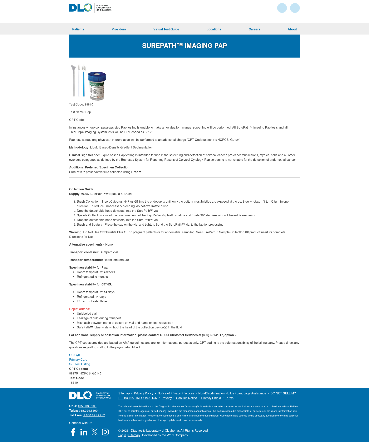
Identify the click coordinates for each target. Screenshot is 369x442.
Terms (229, 398)
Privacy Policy (143, 393)
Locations (214, 29)
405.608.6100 (87, 406)
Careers (254, 29)
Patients (78, 29)
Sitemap (124, 393)
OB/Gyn (74, 355)
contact (282, 8)
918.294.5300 (88, 410)
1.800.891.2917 (94, 415)
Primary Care (78, 359)
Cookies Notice (186, 398)
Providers (119, 29)
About (292, 29)
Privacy (167, 398)
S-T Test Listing (79, 364)
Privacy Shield (211, 398)
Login (122, 435)
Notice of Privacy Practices (176, 393)
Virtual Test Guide (166, 29)
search (295, 8)
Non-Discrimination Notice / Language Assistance (232, 393)
